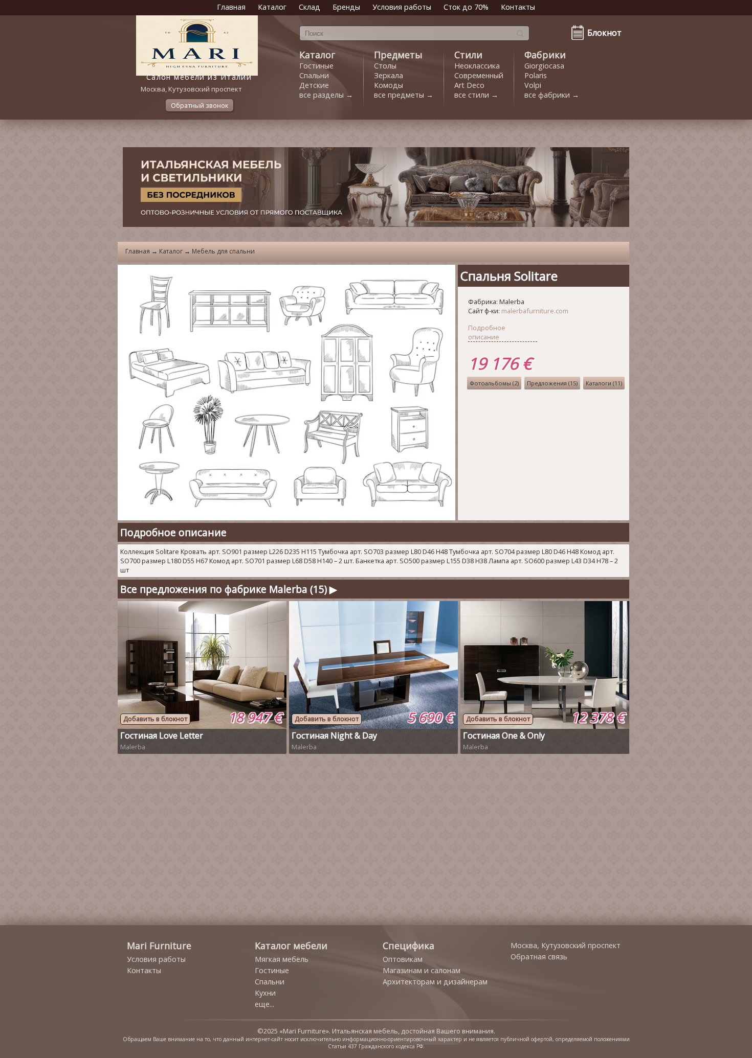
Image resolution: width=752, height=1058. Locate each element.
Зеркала (388, 75)
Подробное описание (486, 332)
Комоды (388, 85)
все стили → (476, 95)
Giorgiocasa (544, 66)
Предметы (398, 55)
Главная (231, 7)
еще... (264, 1004)
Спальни (314, 75)
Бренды (346, 7)
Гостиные (316, 66)
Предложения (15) (552, 383)
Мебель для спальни (223, 251)
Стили (468, 55)
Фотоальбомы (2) (494, 383)
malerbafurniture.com (534, 310)
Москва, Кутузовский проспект (566, 945)
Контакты (518, 7)
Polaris (535, 75)
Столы (385, 66)
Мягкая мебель (281, 959)
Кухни (265, 993)
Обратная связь (539, 956)
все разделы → (326, 95)
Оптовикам (403, 959)
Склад (309, 7)
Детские (314, 85)
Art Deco (469, 85)
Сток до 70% (466, 7)
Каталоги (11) (604, 383)
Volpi (532, 85)
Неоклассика (477, 66)
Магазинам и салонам (421, 970)
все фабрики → (551, 95)
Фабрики (545, 55)
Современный (478, 75)
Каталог (272, 7)
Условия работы (401, 7)
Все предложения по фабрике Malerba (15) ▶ (228, 589)
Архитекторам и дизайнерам (435, 981)
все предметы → (403, 95)
